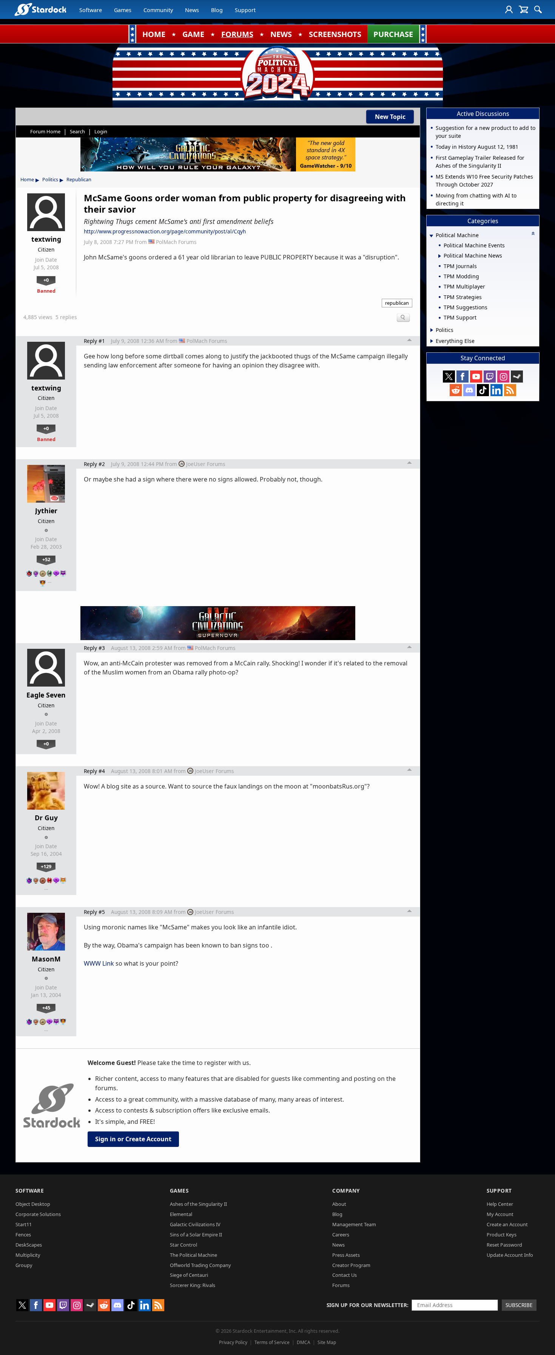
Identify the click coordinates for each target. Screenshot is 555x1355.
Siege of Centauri (189, 1275)
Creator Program (351, 1265)
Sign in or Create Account (133, 1139)
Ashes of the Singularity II (198, 1204)
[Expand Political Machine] (431, 236)
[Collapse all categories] (533, 233)
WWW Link (99, 963)
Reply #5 (94, 911)
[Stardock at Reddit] (455, 390)
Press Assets (346, 1255)
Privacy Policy (233, 1342)
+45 (46, 1007)
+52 (46, 559)
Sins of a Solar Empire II (196, 1234)
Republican (78, 179)
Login (100, 131)
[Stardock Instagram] (503, 376)
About (339, 1204)
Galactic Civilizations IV (195, 1224)
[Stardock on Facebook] (462, 376)
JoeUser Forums (205, 464)
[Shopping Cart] (523, 9)
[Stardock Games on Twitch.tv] (489, 376)
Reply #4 (94, 771)
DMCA (303, 1342)
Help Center (500, 1204)
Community (158, 10)
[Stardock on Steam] (517, 376)
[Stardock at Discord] (469, 390)
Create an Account (507, 1224)
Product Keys (501, 1234)
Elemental (181, 1214)
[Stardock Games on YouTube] (476, 376)
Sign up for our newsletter (367, 1305)
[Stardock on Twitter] (449, 376)
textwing (46, 239)
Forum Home (45, 131)
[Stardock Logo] (40, 9)
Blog (217, 10)
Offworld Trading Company (200, 1265)
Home (27, 179)
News (192, 10)
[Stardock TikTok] (483, 390)
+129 (46, 866)
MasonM (46, 958)
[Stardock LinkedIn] (496, 390)
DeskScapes (28, 1244)
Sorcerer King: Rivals (192, 1285)
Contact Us (344, 1275)
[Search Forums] (538, 9)
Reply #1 (94, 340)
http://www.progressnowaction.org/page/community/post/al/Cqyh (165, 231)
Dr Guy (46, 817)
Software (90, 10)
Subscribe (519, 1305)
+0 (46, 279)
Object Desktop (32, 1204)
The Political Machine (193, 1255)
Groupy (23, 1265)
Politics (50, 179)
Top (409, 341)
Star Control (183, 1244)
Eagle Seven (46, 694)
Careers (340, 1234)
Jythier (46, 510)
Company (346, 1190)
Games (122, 10)
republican (397, 302)
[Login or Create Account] (509, 9)
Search (77, 131)
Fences (23, 1234)
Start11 (23, 1224)
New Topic (390, 117)
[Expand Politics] (431, 330)
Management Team (354, 1224)
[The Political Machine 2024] (277, 74)
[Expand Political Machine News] (439, 256)
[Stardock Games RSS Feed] (510, 390)
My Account (500, 1214)
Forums (341, 1285)
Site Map (327, 1342)
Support (245, 10)
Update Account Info (510, 1255)
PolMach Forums (176, 241)
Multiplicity (27, 1255)
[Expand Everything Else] (431, 341)
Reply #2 (94, 464)
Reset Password (504, 1244)
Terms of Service (272, 1342)
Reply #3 (94, 647)
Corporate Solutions (38, 1214)
